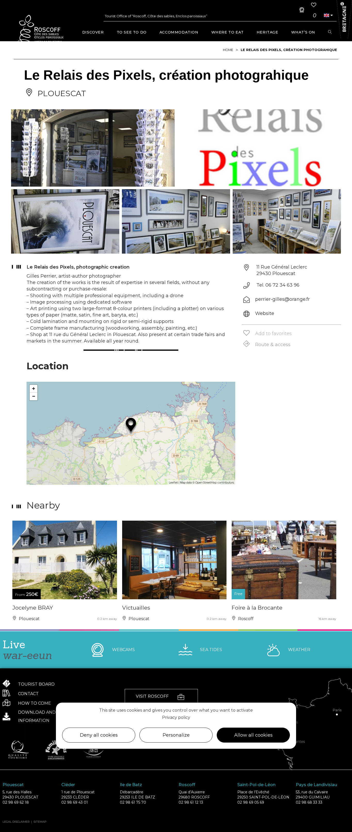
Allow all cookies (253, 735)
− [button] (33, 396)
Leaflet (173, 482)
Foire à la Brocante (257, 607)
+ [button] (33, 388)
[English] (326, 15)
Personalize (176, 735)
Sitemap (39, 821)
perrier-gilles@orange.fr (282, 299)
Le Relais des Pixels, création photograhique (289, 50)
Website (264, 313)
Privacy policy (176, 717)
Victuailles (136, 607)
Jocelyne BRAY (32, 607)
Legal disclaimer (16, 821)
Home (228, 50)
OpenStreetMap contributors (214, 482)
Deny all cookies (99, 735)
